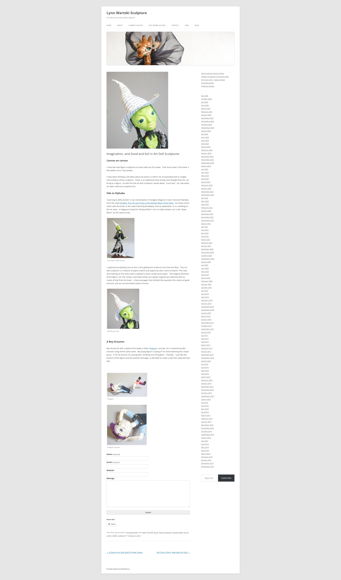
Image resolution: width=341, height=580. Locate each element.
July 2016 (204, 364)
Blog (197, 25)
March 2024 (205, 147)
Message (110, 478)
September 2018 (207, 310)
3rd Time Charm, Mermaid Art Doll (173, 552)
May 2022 (205, 201)
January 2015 (206, 422)
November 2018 (207, 307)
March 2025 (205, 108)
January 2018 (206, 319)
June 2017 (205, 338)
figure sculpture (165, 532)
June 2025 (205, 105)
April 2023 (205, 179)
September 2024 (207, 128)
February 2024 (206, 150)
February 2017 (206, 348)
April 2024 (205, 144)
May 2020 (205, 271)
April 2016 (205, 374)
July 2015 (204, 402)
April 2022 (205, 204)
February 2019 (206, 300)
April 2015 (205, 412)
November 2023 (207, 159)
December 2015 (207, 386)
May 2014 (205, 447)
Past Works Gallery (157, 25)
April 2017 (205, 342)
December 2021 (207, 214)
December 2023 (207, 156)
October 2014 (206, 431)
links (187, 25)
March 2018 (205, 316)
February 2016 (206, 380)
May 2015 (205, 409)
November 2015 (207, 390)
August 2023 (206, 166)
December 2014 (207, 425)
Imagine (153, 348)
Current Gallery (136, 25)
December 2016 (207, 354)
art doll (150, 532)
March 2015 (205, 415)
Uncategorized (132, 532)
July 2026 (204, 96)
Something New (207, 83)
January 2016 (206, 383)
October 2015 (206, 393)
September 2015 (207, 396)
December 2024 (207, 118)
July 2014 (204, 441)
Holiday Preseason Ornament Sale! (215, 76)
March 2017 (205, 345)
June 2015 (205, 406)
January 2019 (206, 303)
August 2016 (206, 361)
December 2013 (207, 463)
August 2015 (206, 399)
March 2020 (205, 278)
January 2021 (206, 246)
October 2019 (206, 287)
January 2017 (206, 351)
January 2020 (206, 284)
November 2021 (207, 217)
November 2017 (207, 322)
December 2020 (207, 249)
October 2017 (206, 326)
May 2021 (205, 233)
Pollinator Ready (207, 86)
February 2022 (206, 207)
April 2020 (205, 275)
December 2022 (207, 191)
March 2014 (205, 454)
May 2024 (205, 140)
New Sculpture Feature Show (212, 73)
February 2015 (206, 418)
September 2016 (207, 358)
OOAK (114, 535)
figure (156, 532)
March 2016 (205, 377)
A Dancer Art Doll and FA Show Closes (125, 552)
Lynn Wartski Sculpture (127, 12)
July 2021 (204, 227)
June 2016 (205, 367)
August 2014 (206, 438)
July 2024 (204, 134)
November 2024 (207, 121)
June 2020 (205, 268)
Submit (148, 512)
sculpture (121, 535)
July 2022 (204, 198)
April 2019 (205, 297)
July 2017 (204, 335)
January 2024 (206, 153)
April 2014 (205, 450)
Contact (175, 25)
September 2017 (207, 329)
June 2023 (205, 172)
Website (110, 470)
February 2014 (206, 457)
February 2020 (206, 281)
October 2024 (206, 124)
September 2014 (207, 434)
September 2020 (207, 259)
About (120, 25)
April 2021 (205, 236)
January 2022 (206, 211)
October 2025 (206, 99)
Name (113, 454)
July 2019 (204, 291)
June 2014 (205, 444)
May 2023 (205, 175)
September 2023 (207, 163)
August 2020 (206, 262)
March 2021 (205, 239)
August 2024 (206, 131)
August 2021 (206, 223)
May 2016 (205, 370)
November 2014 (207, 428)
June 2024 (205, 137)
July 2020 (204, 265)
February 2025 (206, 112)
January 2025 (206, 115)
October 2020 (206, 255)
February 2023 (206, 185)
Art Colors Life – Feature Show (213, 80)
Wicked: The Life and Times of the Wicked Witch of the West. (147, 203)
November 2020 (207, 252)
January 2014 (206, 460)
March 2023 (205, 182)
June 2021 (205, 230)
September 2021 (207, 220)
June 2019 (205, 294)
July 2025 (204, 102)
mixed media (177, 532)
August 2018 (206, 313)
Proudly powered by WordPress (118, 569)
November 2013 (207, 466)
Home (109, 25)
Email (113, 462)
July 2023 (204, 169)
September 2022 (207, 195)
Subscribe (226, 478)
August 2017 (206, 332)
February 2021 (206, 243)
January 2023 (206, 188)
